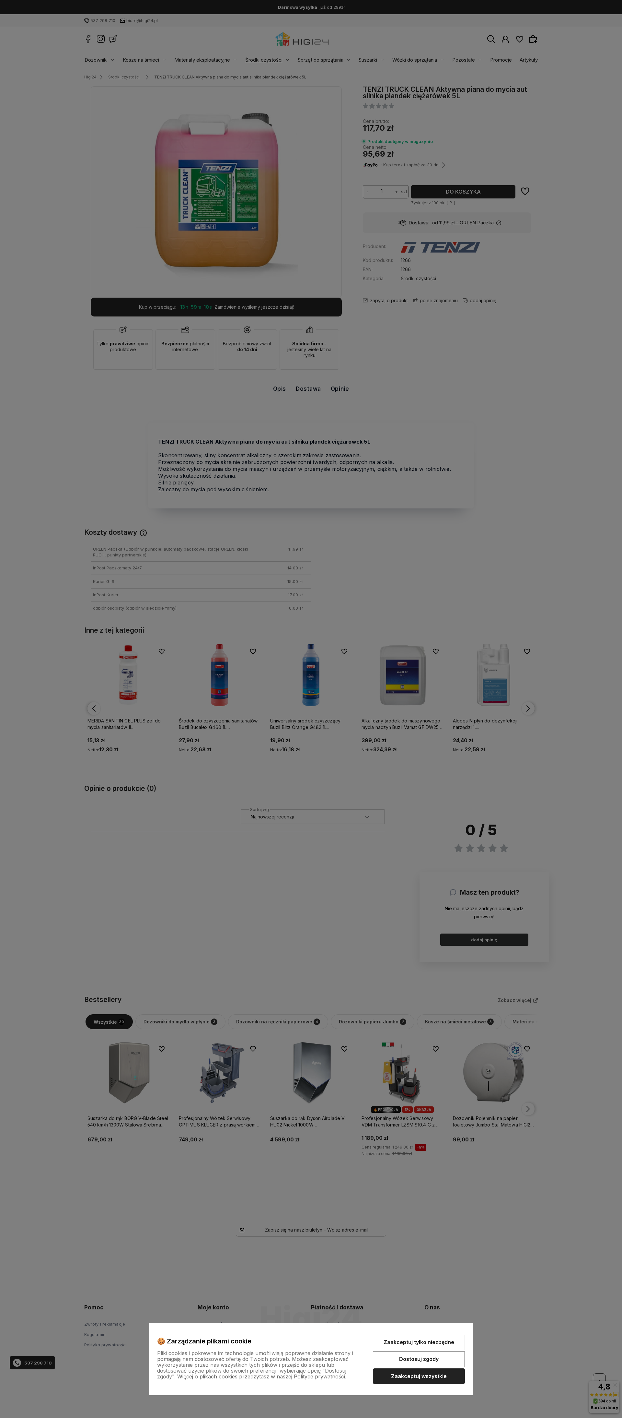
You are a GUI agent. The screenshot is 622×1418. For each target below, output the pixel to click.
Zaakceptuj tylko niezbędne (419, 1342)
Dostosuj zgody (419, 1359)
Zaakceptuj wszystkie (419, 1376)
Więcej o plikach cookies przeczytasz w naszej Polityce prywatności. (261, 1376)
